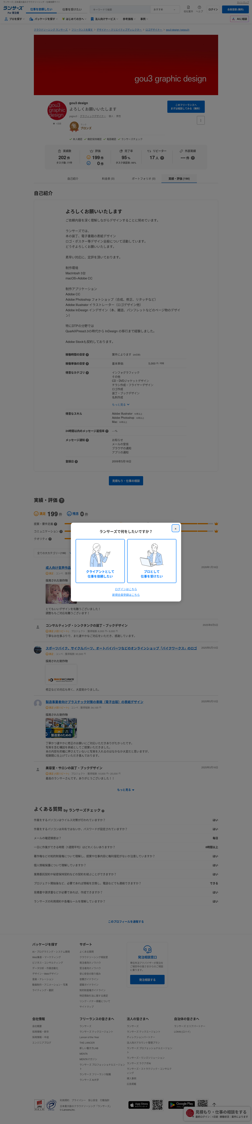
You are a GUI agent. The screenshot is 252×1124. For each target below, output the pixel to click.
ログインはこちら (126, 589)
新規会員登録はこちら (126, 595)
